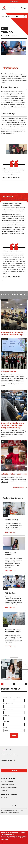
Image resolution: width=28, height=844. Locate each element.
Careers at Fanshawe (14, 812)
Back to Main (14, 1)
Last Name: (18, 698)
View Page (8, 532)
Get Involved (4, 790)
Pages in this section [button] (11, 16)
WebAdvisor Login (12, 810)
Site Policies (4, 810)
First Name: (7, 698)
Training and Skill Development (9, 787)
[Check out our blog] (12, 805)
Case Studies (14, 36)
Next (14, 735)
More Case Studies (18, 487)
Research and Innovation (7, 784)
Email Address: (8, 704)
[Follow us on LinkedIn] (15, 805)
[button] (22, 8)
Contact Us (14, 770)
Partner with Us (5, 36)
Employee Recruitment (7, 781)
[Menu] (25, 8)
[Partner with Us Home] (8, 8)
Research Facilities (6, 760)
